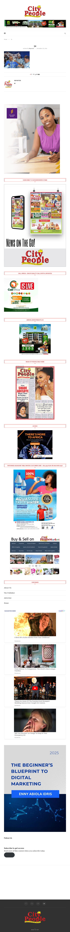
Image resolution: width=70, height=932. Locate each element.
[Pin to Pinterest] (37, 74)
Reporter (31, 48)
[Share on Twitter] (35, 74)
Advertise (7, 598)
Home (5, 39)
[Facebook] (25, 903)
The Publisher (9, 593)
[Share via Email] (38, 74)
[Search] (65, 33)
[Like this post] (31, 74)
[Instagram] (38, 903)
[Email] (44, 903)
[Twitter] (32, 903)
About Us (7, 588)
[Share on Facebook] (33, 74)
